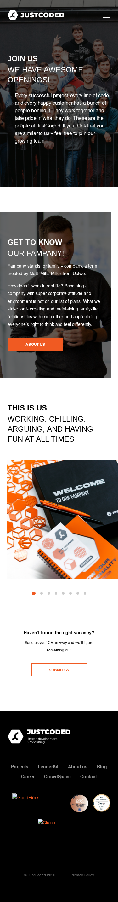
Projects (19, 766)
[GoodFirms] (39, 803)
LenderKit (48, 766)
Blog (102, 766)
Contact (88, 776)
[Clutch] (61, 827)
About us (77, 766)
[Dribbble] (83, 854)
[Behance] (68, 854)
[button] (34, 593)
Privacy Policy (82, 875)
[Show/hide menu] (106, 15)
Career (28, 776)
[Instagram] (38, 854)
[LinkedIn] (53, 854)
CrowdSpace (57, 776)
